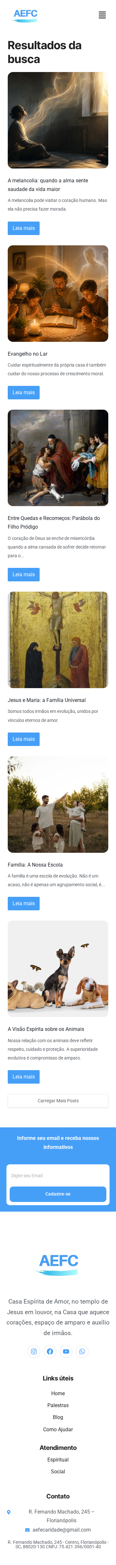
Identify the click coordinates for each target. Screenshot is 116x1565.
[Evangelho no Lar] (58, 293)
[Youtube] (66, 1351)
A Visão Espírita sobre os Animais (46, 1029)
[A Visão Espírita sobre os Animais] (58, 969)
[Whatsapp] (82, 1351)
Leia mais (24, 228)
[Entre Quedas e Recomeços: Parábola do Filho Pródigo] (58, 458)
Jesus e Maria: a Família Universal (47, 700)
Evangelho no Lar (27, 354)
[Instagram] (33, 1351)
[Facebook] (50, 1351)
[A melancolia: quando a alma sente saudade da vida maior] (58, 120)
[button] (102, 15)
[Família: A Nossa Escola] (58, 804)
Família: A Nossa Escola (35, 865)
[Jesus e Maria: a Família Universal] (58, 640)
